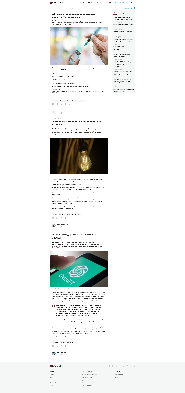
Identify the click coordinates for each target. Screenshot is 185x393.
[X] (70, 104)
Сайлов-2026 (98, 8)
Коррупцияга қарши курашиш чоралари (92, 383)
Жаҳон (51, 385)
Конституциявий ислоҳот (87, 8)
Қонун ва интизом (75, 8)
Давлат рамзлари (86, 380)
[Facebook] (65, 104)
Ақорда (56, 8)
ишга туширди (99, 336)
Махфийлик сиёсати (87, 377)
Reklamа (117, 380)
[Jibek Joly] (127, 8)
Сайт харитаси (119, 374)
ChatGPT (55, 342)
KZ (116, 2)
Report (91, 132)
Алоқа (116, 377)
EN (123, 2)
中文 (126, 2)
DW (58, 248)
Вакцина (55, 101)
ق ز (128, 2)
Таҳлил (105, 2)
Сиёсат (52, 377)
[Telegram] (61, 104)
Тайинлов (61, 8)
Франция (62, 214)
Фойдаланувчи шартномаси (89, 374)
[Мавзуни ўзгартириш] (111, 2)
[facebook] (120, 366)
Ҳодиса (67, 8)
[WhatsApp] (57, 104)
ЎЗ (130, 2)
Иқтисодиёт (53, 383)
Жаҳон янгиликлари (78, 101)
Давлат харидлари (87, 385)
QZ (118, 2)
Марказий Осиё (65, 101)
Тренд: (51, 8)
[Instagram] (53, 104)
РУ (120, 2)
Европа (55, 214)
